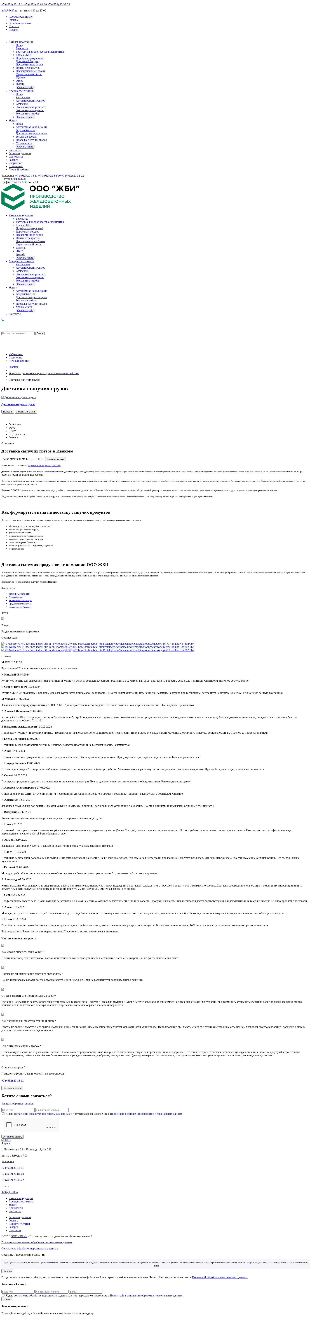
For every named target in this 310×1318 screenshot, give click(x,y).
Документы (16, 156)
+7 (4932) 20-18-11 (12, 4)
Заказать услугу (55, 459)
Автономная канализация (31, 126)
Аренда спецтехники (21, 90)
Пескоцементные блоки (30, 70)
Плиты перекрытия (27, 67)
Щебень (20, 77)
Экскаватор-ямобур (27, 113)
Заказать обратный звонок (17, 1103)
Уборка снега (24, 143)
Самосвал (22, 103)
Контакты (15, 150)
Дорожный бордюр (27, 61)
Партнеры (15, 1230)
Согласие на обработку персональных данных (29, 1248)
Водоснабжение (25, 130)
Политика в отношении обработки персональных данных (36, 1242)
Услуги (13, 120)
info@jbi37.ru (9, 10)
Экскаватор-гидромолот (30, 107)
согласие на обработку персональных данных (42, 1113)
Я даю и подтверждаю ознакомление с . (94, 1113)
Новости (14, 26)
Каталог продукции (21, 41)
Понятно (7, 1271)
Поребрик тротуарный (29, 58)
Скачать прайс (25, 87)
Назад (19, 45)
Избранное (16, 163)
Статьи (25, 1223)
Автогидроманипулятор (30, 100)
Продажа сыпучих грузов (31, 139)
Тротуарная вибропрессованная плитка (40, 51)
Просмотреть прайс (20, 16)
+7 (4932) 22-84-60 (35, 4)
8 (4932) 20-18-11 (36, 465)
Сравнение (16, 166)
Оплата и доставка (20, 23)
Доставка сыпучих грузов (31, 133)
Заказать (8, 411)
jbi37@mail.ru (9, 1192)
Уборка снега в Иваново (19, 607)
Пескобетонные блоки (29, 64)
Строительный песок (29, 74)
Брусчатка (22, 48)
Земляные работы (26, 136)
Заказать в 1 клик (25, 411)
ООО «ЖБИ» (19, 1236)
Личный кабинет (19, 169)
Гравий (20, 83)
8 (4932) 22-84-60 (52, 465)
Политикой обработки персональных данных (220, 1277)
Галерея (13, 29)
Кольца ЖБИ (24, 54)
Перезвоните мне (12, 1088)
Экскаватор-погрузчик (30, 110)
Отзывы (13, 19)
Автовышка (23, 97)
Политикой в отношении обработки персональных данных (146, 1113)
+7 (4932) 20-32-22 (59, 4)
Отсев (19, 80)
